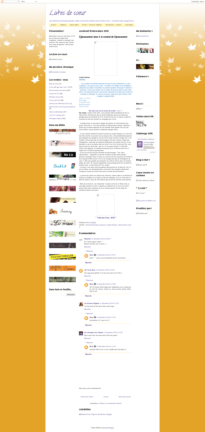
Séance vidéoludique (56, 112)
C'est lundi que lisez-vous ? (58, 87)
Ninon (91, 255)
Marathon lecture (55, 97)
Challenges (129, 25)
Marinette (87, 239)
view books (152, 152)
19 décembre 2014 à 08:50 (101, 239)
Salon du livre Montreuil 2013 (59, 103)
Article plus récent (87, 397)
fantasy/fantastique (92, 225)
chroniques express (55, 118)
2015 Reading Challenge (146, 139)
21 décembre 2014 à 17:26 (109, 303)
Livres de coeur (67, 13)
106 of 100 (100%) (142, 150)
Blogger (111, 428)
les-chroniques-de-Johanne (93, 332)
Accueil (53, 25)
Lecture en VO (54, 94)
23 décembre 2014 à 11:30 (106, 317)
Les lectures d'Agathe (91, 303)
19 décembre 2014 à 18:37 (105, 270)
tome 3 (119, 111)
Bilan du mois (53, 84)
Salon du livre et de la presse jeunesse (62, 107)
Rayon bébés (74, 25)
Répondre (87, 247)
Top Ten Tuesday (55, 115)
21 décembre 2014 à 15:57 (106, 255)
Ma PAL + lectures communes (92, 25)
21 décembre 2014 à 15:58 (106, 284)
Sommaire (63, 25)
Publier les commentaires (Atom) (110, 403)
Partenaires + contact (113, 25)
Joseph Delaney (111, 225)
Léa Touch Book (89, 270)
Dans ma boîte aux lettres (58, 90)
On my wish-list (54, 100)
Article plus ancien (125, 397)
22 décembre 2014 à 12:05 (113, 332)
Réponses (89, 251)
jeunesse (102, 225)
